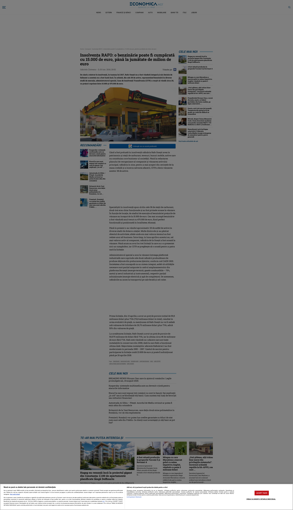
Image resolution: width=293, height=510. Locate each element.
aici (103, 501)
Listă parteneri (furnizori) (134, 497)
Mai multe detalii (15, 494)
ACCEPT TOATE (261, 493)
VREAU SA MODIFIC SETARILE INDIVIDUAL (261, 499)
